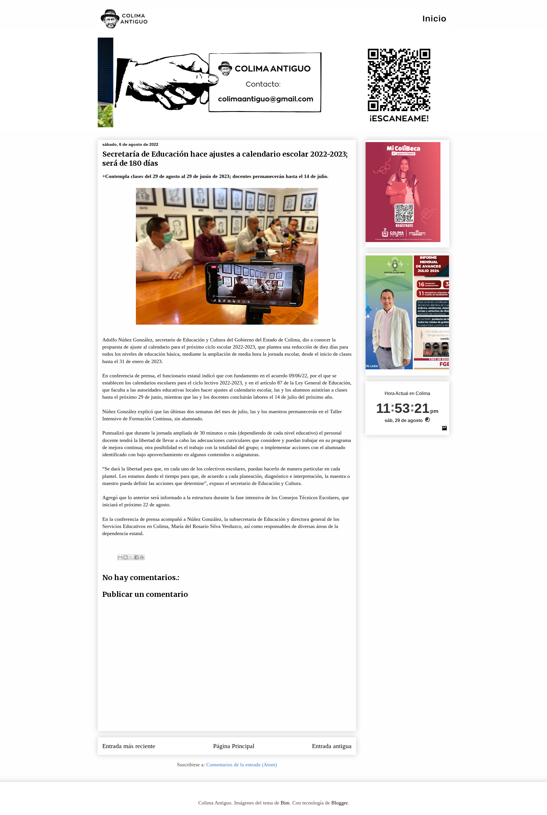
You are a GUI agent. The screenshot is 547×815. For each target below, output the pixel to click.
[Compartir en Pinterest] (142, 557)
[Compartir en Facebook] (136, 557)
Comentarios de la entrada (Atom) (241, 764)
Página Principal (233, 746)
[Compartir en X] (131, 557)
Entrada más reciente (128, 746)
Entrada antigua (332, 746)
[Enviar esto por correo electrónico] (120, 557)
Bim (285, 803)
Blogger (339, 803)
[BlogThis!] (125, 557)
